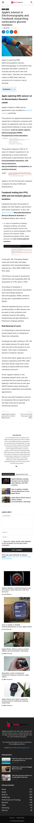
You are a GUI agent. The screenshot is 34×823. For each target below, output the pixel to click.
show (13, 89)
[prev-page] (3, 506)
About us (12, 818)
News (7, 9)
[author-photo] (17, 433)
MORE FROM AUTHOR (22, 474)
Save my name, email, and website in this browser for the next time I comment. (16, 543)
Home (3, 6)
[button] (3, 2)
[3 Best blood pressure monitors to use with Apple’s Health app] (6, 778)
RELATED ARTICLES (8, 474)
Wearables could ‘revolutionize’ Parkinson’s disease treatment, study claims (15, 675)
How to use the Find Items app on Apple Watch (26, 416)
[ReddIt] (15, 32)
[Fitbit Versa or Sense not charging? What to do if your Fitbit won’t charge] (6, 769)
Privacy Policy (20, 818)
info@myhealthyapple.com (21, 748)
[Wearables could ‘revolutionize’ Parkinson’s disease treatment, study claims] (17, 663)
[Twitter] (7, 32)
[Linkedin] (11, 32)
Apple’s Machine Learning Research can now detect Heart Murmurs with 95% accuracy (16, 590)
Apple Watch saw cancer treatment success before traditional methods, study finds (15, 701)
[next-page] (6, 506)
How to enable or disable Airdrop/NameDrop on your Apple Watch (20, 491)
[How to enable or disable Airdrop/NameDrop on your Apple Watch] (6, 491)
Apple (7, 6)
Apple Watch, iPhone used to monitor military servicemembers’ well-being (21, 500)
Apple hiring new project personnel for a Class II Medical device (9, 416)
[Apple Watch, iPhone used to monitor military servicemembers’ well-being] (6, 500)
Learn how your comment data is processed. (16, 558)
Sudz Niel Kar (6, 28)
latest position (7, 213)
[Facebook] (3, 32)
